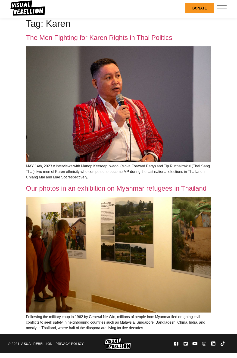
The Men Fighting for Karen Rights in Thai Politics (99, 37)
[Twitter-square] (185, 343)
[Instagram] (204, 343)
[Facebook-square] (176, 343)
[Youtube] (195, 343)
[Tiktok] (222, 343)
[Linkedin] (213, 343)
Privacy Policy (70, 344)
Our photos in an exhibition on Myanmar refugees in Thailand (116, 188)
